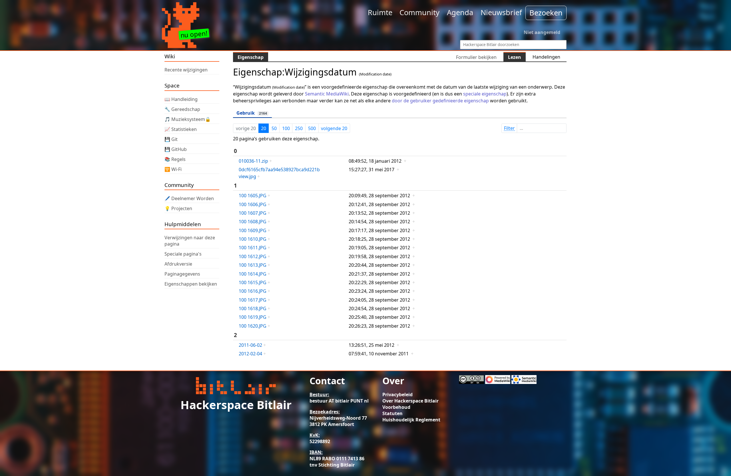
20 (263, 128)
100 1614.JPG (252, 274)
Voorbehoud (396, 407)
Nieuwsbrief (501, 12)
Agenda (460, 12)
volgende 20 (334, 128)
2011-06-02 (250, 345)
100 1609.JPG (252, 230)
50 (274, 128)
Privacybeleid (397, 394)
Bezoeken (546, 13)
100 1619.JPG (252, 317)
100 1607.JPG (252, 213)
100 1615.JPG (252, 282)
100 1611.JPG (252, 247)
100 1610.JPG (252, 239)
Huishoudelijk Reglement (411, 420)
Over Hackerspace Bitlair (410, 401)
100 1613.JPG (252, 265)
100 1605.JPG (252, 195)
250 (299, 128)
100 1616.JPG (252, 291)
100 (286, 128)
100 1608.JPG (252, 221)
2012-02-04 (250, 353)
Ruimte (380, 12)
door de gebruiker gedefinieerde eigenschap (440, 100)
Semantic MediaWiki (327, 94)
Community (419, 12)
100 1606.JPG (252, 204)
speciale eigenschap (485, 94)
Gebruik (251, 113)
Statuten (392, 413)
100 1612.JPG (252, 256)
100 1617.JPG (252, 300)
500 (312, 128)
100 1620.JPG (252, 326)
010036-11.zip (253, 161)
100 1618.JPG (252, 308)
